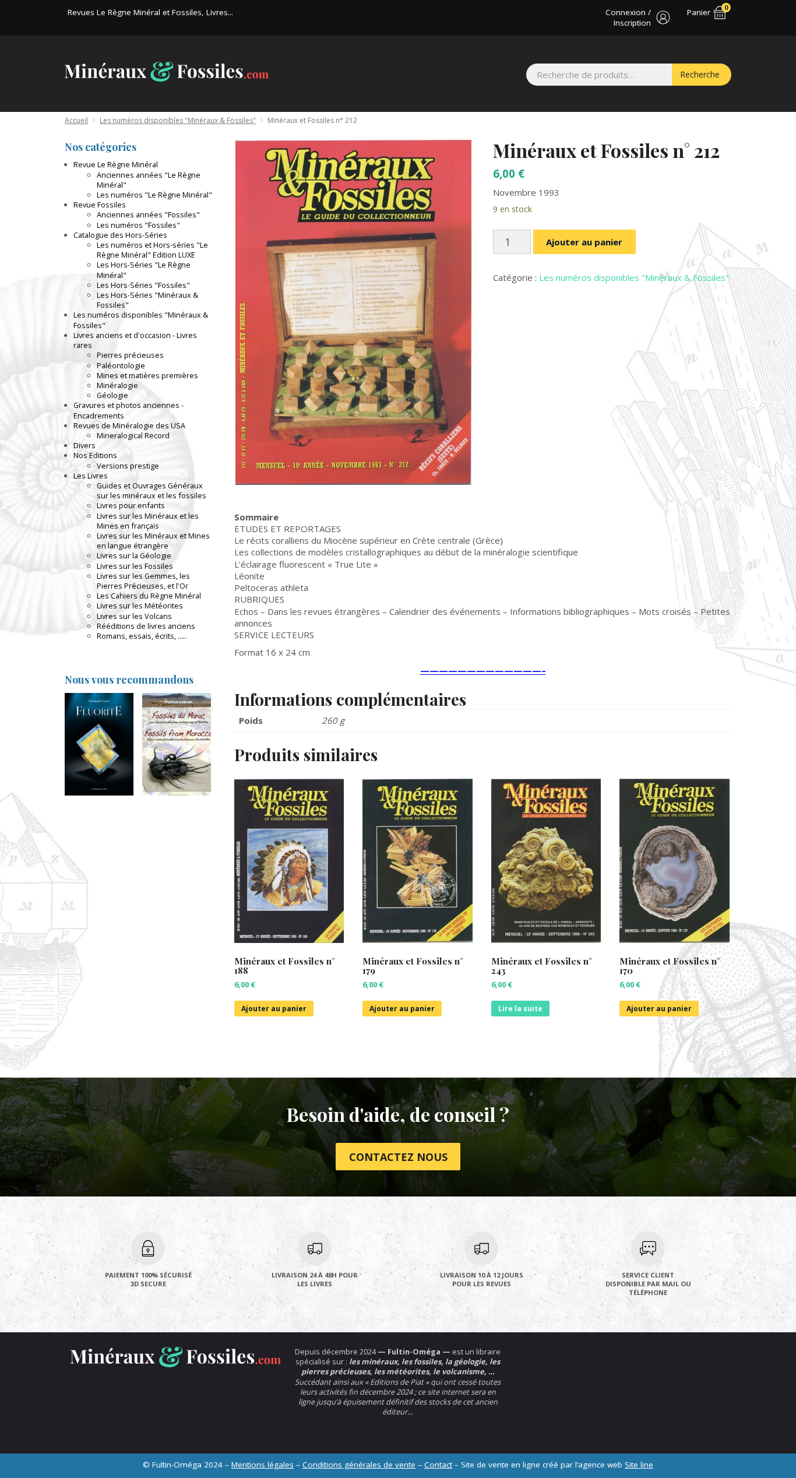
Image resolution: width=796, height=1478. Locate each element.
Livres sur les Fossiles (135, 566)
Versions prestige (128, 465)
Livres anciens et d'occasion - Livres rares (135, 340)
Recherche (700, 74)
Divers (84, 445)
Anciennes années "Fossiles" (148, 214)
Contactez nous (398, 1157)
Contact (438, 1464)
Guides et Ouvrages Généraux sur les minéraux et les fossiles (151, 490)
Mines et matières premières (147, 375)
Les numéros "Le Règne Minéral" (154, 194)
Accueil (76, 120)
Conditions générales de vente (358, 1464)
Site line (639, 1464)
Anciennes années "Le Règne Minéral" (148, 180)
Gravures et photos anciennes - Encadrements (128, 410)
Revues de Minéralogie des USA (129, 425)
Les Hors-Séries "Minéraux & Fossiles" (147, 300)
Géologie (112, 395)
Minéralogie (117, 385)
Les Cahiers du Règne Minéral (149, 595)
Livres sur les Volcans (134, 616)
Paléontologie (121, 365)
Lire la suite (520, 1009)
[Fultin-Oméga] (167, 72)
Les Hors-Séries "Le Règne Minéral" (144, 269)
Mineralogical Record (133, 435)
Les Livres (90, 475)
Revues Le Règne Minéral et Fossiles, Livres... (150, 12)
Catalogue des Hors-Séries (120, 235)
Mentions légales (262, 1464)
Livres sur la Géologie (134, 555)
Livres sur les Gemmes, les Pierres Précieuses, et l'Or (143, 581)
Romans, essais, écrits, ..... (141, 636)
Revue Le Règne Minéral (115, 164)
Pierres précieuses (130, 355)
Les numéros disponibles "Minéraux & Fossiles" (178, 120)
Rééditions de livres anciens (146, 626)
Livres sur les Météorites (140, 605)
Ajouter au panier (584, 242)
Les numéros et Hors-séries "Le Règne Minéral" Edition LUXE (152, 250)
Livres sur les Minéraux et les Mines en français (148, 521)
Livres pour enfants (131, 505)
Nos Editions (95, 455)
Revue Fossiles (99, 204)
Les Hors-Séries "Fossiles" (143, 285)
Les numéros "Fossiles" (138, 225)
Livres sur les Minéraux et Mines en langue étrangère (153, 540)
